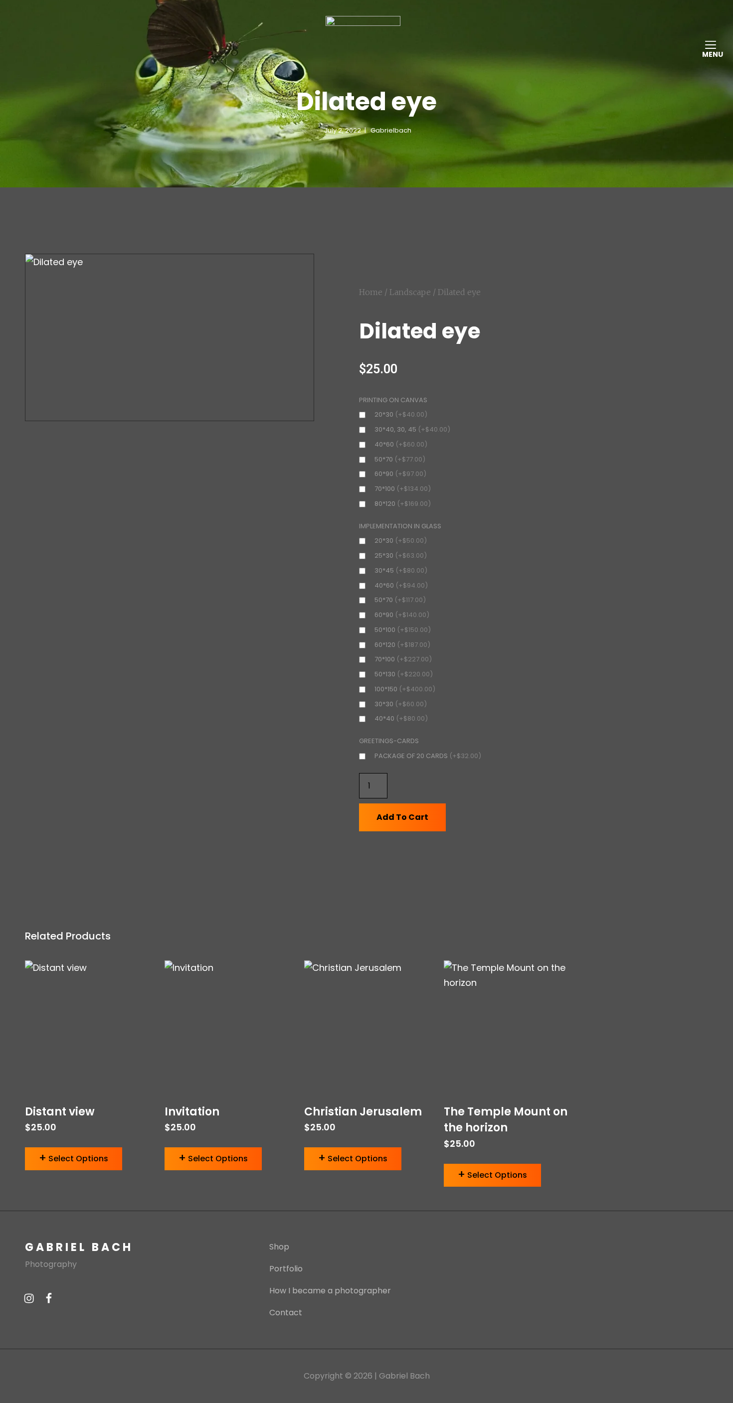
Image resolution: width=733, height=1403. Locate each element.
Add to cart (402, 817)
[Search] (699, 36)
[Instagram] (29, 1298)
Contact (285, 1312)
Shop (279, 1246)
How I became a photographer (330, 1290)
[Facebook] (49, 1298)
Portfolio (286, 1268)
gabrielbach (390, 130)
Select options (78, 1158)
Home (370, 292)
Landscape (410, 292)
